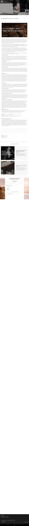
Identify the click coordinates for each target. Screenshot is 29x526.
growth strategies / (7, 14)
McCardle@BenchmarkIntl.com (18, 116)
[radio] (14, 186)
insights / (2, 14)
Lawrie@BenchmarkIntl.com (18, 115)
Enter (26, 521)
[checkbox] (14, 188)
